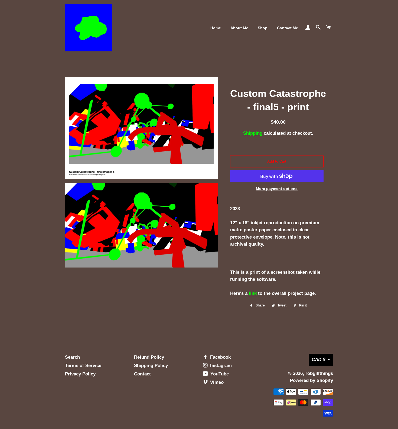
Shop (262, 28)
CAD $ (318, 359)
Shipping (252, 133)
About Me (239, 28)
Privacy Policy (80, 374)
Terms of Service (83, 365)
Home (215, 28)
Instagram (220, 365)
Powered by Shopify (311, 380)
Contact (142, 374)
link (253, 293)
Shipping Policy (151, 365)
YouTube (219, 374)
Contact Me (287, 28)
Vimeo (216, 382)
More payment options (277, 188)
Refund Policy (149, 357)
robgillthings (319, 373)
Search (72, 357)
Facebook (220, 357)
